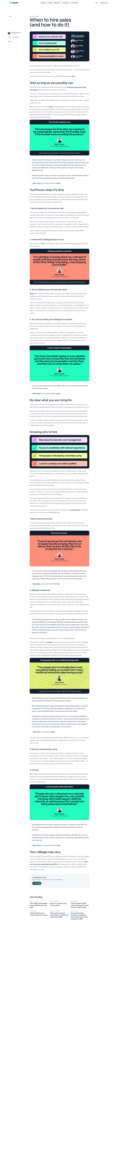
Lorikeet (49, 642)
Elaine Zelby (37, 584)
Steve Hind (36, 732)
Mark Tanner (37, 183)
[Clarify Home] (14, 3)
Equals (32, 294)
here (73, 76)
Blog (10, 16)
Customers (65, 2)
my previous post (74, 510)
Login (96, 2)
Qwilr (51, 107)
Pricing (50, 2)
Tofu (42, 243)
